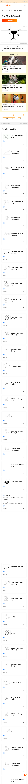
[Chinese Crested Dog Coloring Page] (7, 431)
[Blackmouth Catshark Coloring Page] (7, 152)
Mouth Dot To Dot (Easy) (16, 350)
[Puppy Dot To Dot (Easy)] (7, 383)
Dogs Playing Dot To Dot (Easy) (17, 252)
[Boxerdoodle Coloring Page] (7, 465)
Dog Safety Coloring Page (17, 136)
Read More (24, 1)
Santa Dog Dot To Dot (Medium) (17, 268)
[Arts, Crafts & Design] (4, 141)
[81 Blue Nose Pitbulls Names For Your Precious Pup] (14, 63)
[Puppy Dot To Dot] (7, 365)
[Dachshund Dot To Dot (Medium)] (7, 333)
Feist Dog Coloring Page (16, 399)
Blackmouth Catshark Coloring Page (17, 152)
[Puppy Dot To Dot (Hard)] (7, 300)
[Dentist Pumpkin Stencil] (7, 497)
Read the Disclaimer (7, 123)
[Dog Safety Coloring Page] (7, 136)
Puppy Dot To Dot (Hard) (16, 300)
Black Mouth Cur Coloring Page (16, 186)
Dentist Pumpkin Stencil (18, 497)
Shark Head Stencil (16, 481)
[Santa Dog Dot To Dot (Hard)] (7, 283)
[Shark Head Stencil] (7, 481)
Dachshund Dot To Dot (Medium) (17, 334)
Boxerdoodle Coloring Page (17, 465)
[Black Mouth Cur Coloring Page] (7, 186)
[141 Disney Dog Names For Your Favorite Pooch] (14, 101)
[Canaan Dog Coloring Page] (7, 202)
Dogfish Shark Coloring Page (17, 415)
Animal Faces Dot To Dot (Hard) (17, 234)
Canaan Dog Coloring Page (17, 202)
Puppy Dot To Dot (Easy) (16, 383)
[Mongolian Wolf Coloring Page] (7, 218)
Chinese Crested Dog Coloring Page (17, 432)
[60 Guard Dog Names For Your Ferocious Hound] (14, 82)
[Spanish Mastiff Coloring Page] (7, 449)
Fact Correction (23, 123)
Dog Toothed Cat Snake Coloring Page (18, 168)
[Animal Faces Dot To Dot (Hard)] (7, 234)
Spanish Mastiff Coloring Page (15, 449)
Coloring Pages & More (7, 115)
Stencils (19, 118)
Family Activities (8, 10)
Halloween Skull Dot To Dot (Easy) (17, 318)
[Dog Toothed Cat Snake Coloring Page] (7, 168)
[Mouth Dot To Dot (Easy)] (7, 349)
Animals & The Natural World (8, 118)
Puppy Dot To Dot (16, 366)
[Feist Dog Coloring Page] (7, 399)
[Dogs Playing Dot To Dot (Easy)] (7, 251)
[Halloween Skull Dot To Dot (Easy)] (7, 317)
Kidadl (3, 10)
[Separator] (25, 775)
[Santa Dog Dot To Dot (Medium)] (7, 267)
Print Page (10, 20)
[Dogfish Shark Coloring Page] (7, 415)
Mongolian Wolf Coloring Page (15, 218)
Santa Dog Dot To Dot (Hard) (17, 284)
